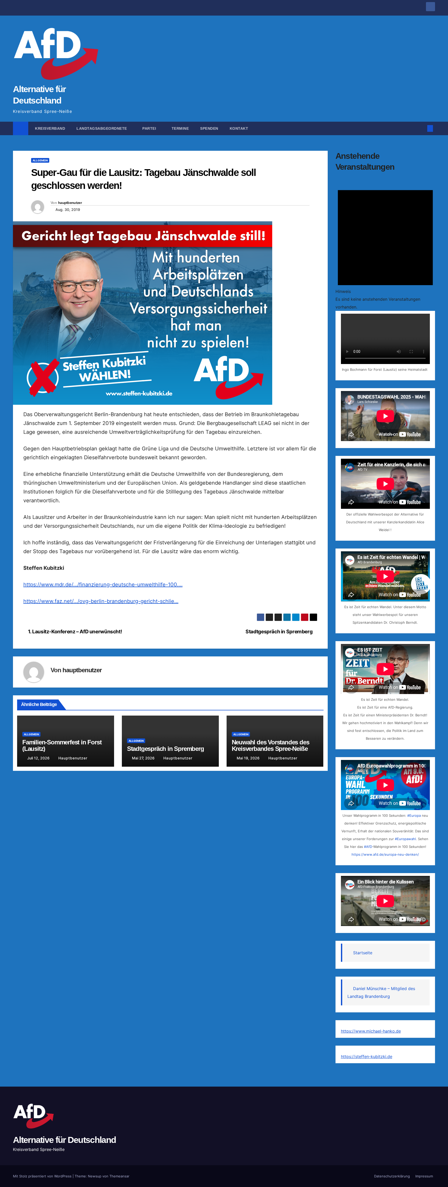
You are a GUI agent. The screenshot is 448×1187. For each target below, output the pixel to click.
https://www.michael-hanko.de (371, 1031)
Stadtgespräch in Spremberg (279, 631)
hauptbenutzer (70, 203)
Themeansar (119, 1176)
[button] (421, 128)
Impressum (424, 1176)
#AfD (368, 847)
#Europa (414, 815)
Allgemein (40, 160)
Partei (149, 128)
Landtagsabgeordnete (102, 128)
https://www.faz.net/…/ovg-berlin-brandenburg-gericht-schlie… (100, 601)
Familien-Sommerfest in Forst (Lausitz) (61, 745)
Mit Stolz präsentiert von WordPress (43, 1176)
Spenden (209, 128)
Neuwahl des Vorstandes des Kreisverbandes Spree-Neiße (270, 745)
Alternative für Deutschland (64, 1140)
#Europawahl (405, 839)
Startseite (362, 952)
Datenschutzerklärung (392, 1176)
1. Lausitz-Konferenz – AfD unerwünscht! (74, 631)
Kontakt (239, 128)
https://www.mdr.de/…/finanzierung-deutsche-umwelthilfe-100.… (103, 584)
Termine (180, 128)
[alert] (385, 244)
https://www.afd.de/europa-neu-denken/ (385, 854)
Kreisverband (49, 128)
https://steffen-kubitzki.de (366, 1056)
